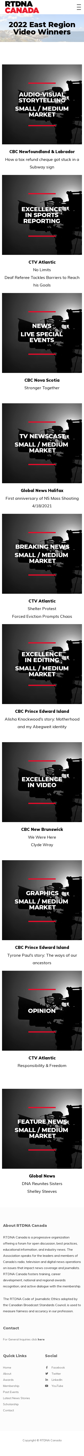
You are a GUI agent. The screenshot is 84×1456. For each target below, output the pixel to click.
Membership (11, 1386)
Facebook (58, 1367)
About (7, 1373)
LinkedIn (57, 1380)
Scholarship (11, 1404)
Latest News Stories (16, 1398)
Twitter (56, 1373)
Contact (8, 1410)
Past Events (11, 1392)
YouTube (57, 1386)
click (38, 1339)
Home (7, 1367)
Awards (8, 1380)
